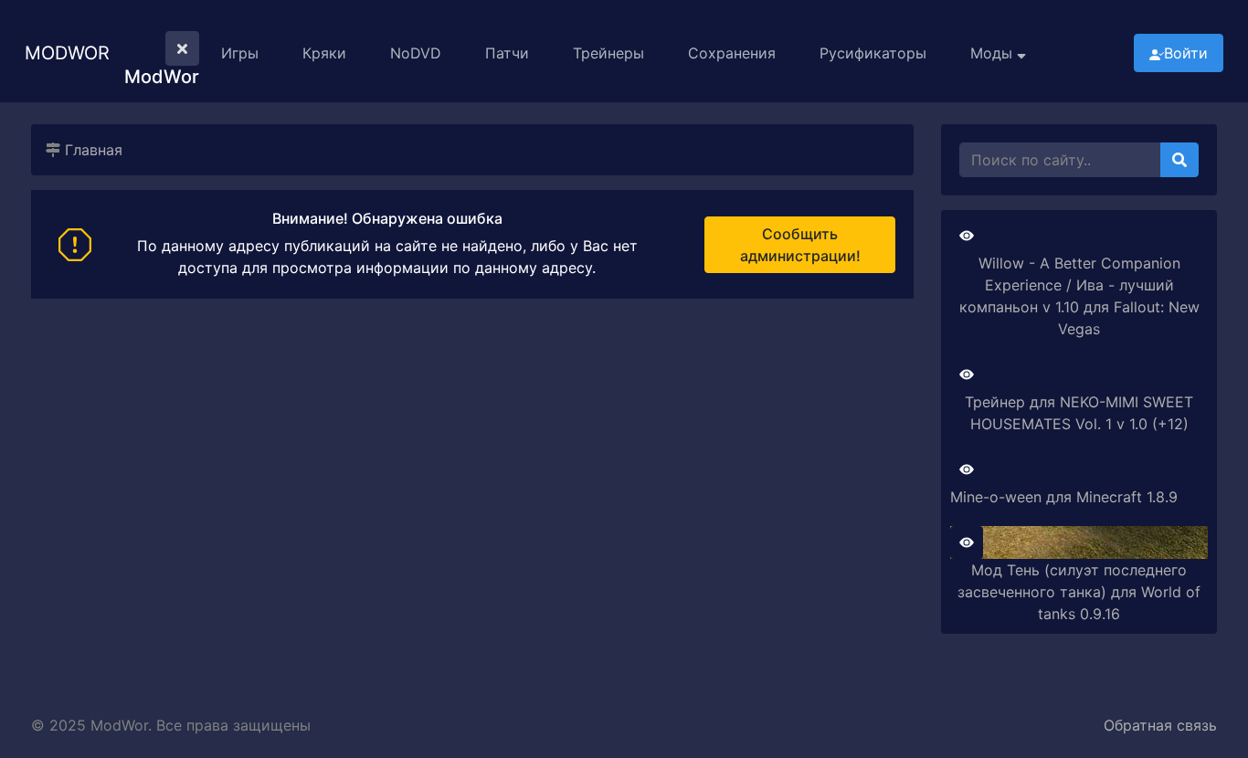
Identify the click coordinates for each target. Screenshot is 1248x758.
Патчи (507, 53)
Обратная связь (1160, 725)
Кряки (324, 53)
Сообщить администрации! (800, 245)
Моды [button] (993, 53)
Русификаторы (873, 53)
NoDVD (415, 53)
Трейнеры (608, 53)
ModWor (67, 53)
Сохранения (732, 53)
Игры (240, 53)
